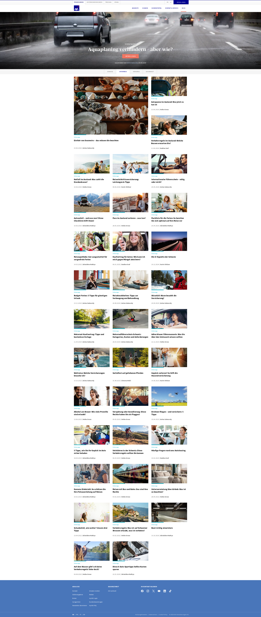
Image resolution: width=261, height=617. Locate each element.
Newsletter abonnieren (79, 605)
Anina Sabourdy (132, 63)
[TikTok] (171, 590)
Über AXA (108, 2)
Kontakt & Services (171, 8)
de (167, 2)
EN (84, 614)
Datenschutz (153, 614)
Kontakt (74, 591)
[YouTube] (159, 590)
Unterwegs (130, 44)
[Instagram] (148, 590)
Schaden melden (94, 591)
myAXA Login (93, 598)
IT (81, 614)
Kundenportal (157, 8)
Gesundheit (150, 71)
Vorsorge (136, 71)
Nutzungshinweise (141, 614)
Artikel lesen (130, 56)
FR (77, 614)
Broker (74, 598)
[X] (154, 590)
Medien (91, 594)
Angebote (135, 8)
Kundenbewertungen (96, 602)
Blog (183, 8)
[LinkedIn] (165, 590)
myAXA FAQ (92, 605)
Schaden (145, 8)
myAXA (116, 2)
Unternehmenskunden (94, 2)
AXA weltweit (112, 591)
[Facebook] (143, 590)
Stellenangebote (77, 594)
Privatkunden (78, 2)
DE (73, 614)
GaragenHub (76, 602)
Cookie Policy (163, 614)
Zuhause (110, 71)
